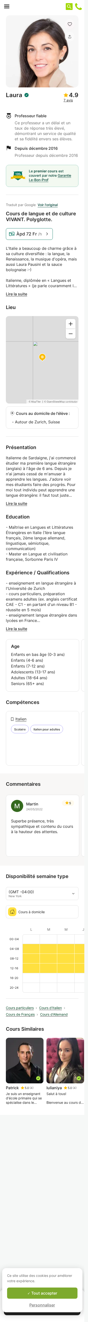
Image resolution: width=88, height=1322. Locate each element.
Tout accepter (43, 1293)
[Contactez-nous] (78, 6)
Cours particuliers (20, 1008)
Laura (14, 95)
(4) (31, 1088)
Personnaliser (42, 1305)
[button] (70, 24)
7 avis (68, 100)
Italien (20, 719)
